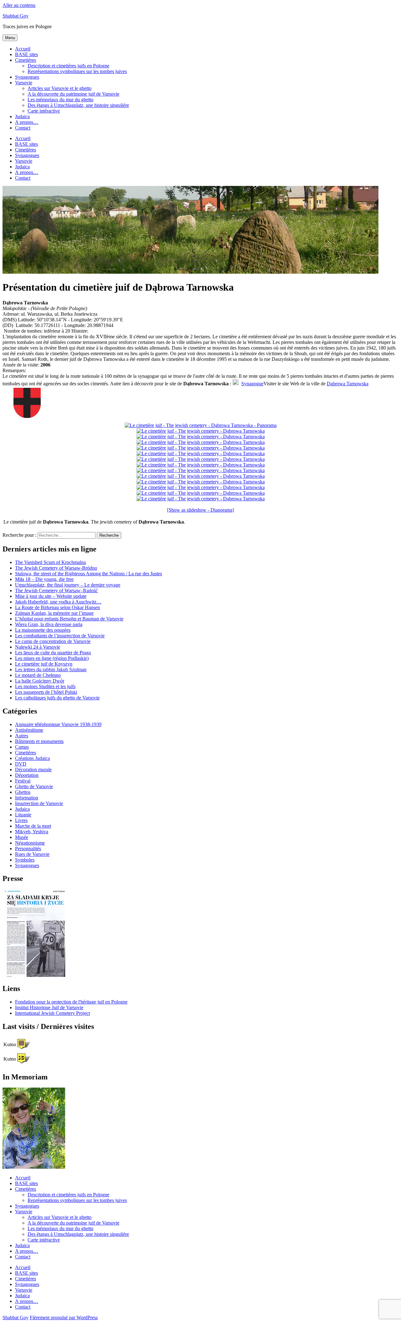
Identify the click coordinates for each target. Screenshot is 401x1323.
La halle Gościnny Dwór (39, 680)
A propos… (26, 122)
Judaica (22, 116)
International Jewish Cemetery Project (52, 1013)
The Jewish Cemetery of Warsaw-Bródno (56, 568)
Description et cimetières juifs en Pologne (68, 65)
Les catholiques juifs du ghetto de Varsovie (57, 697)
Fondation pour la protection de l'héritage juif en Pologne (71, 1001)
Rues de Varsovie (32, 854)
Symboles (24, 859)
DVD (20, 764)
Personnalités (28, 848)
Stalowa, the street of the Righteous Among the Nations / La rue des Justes (88, 573)
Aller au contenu (19, 5)
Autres (21, 735)
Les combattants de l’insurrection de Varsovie (60, 635)
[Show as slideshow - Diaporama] (200, 510)
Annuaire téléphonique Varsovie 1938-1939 (58, 724)
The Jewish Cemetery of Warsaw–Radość (56, 590)
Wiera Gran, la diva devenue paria (48, 624)
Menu (10, 37)
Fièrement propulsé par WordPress (64, 1317)
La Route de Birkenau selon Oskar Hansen (57, 607)
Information (26, 797)
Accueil (22, 48)
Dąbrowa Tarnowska (347, 383)
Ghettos (22, 792)
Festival (22, 780)
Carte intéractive (44, 110)
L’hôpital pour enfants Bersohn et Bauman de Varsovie (69, 618)
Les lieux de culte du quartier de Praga (53, 652)
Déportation (27, 775)
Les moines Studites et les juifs (45, 686)
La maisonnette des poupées (42, 630)
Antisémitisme (29, 730)
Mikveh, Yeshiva (31, 831)
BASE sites (26, 54)
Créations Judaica (32, 758)
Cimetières (25, 60)
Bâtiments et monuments (39, 741)
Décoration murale (33, 769)
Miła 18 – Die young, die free (44, 579)
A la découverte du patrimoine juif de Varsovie (73, 94)
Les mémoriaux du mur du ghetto (60, 99)
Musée (21, 837)
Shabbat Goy (16, 15)
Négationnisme (30, 843)
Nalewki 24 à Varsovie (37, 647)
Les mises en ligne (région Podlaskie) (52, 658)
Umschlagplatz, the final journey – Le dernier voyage (67, 585)
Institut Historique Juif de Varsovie (49, 1007)
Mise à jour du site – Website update (50, 596)
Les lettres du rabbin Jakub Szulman (50, 669)
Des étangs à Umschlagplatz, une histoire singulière (78, 105)
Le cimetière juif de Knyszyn (43, 664)
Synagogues (27, 77)
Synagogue (252, 383)
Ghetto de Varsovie (34, 786)
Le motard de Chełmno (38, 675)
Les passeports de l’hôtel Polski (46, 692)
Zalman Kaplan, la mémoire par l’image (54, 613)
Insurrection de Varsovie (39, 803)
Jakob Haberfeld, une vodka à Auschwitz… (58, 601)
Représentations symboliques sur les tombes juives (77, 71)
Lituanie (23, 814)
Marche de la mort (33, 826)
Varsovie (23, 82)
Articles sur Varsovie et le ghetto (59, 88)
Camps (22, 747)
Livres (21, 820)
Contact (22, 127)
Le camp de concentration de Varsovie (53, 641)
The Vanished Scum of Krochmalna (50, 562)
